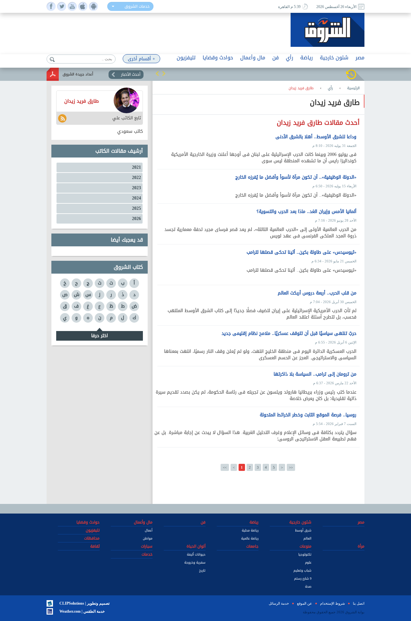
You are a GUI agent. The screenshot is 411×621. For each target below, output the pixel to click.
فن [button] (275, 58)
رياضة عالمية (249, 538)
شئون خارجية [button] (334, 58)
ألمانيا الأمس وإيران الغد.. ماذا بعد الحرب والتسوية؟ (306, 211)
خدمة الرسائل (279, 603)
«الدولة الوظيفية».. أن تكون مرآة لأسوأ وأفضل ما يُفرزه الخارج (295, 177)
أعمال (149, 530)
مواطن (148, 538)
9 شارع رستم (302, 578)
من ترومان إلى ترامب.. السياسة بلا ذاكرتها (315, 374)
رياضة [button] (306, 58)
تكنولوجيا (304, 554)
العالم (307, 538)
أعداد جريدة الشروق (78, 74)
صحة (308, 586)
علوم (308, 562)
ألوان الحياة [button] (196, 546)
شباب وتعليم (302, 570)
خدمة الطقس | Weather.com (82, 611)
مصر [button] (359, 58)
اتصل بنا (358, 603)
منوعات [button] (305, 546)
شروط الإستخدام (332, 603)
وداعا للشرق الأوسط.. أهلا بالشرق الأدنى (315, 137)
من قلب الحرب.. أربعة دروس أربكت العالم (317, 293)
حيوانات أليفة (196, 554)
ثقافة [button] (95, 546)
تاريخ (202, 570)
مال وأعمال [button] (252, 58)
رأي (330, 88)
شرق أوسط (303, 530)
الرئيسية (353, 88)
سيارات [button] (147, 546)
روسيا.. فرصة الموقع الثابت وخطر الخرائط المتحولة (308, 415)
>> (291, 467)
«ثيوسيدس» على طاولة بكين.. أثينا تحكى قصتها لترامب (301, 252)
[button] (157, 73)
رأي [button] (289, 58)
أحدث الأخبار (130, 74)
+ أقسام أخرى (141, 59)
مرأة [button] (361, 546)
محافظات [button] (92, 538)
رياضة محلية (250, 530)
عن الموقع (304, 603)
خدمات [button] (147, 554)
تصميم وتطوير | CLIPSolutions (84, 603)
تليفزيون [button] (186, 58)
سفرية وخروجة (195, 562)
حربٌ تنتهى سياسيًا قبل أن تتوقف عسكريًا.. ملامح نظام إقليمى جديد (289, 333)
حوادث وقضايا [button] (218, 58)
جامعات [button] (252, 546)
